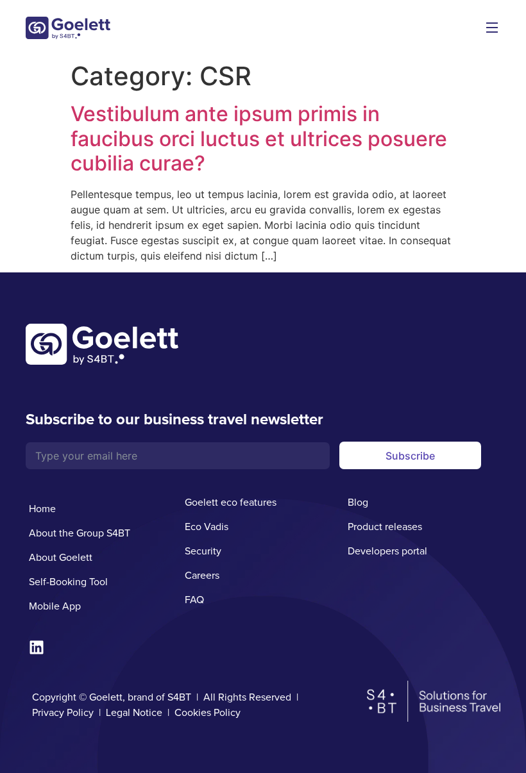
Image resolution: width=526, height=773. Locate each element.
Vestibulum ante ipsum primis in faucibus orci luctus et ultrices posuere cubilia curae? (259, 138)
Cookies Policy (207, 713)
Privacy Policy (63, 713)
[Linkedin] (36, 647)
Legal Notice (134, 713)
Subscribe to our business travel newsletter (174, 419)
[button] (491, 29)
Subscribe (410, 455)
